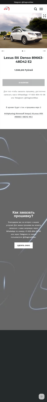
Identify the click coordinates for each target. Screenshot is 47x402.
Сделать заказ (23, 245)
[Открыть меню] (41, 9)
